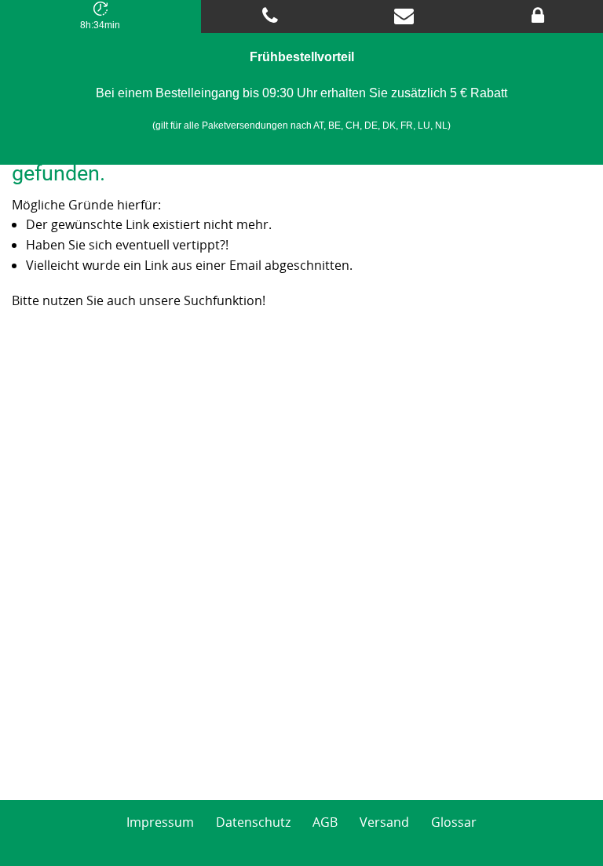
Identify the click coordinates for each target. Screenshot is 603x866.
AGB (325, 822)
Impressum (160, 822)
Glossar (454, 822)
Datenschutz (253, 822)
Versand (384, 822)
